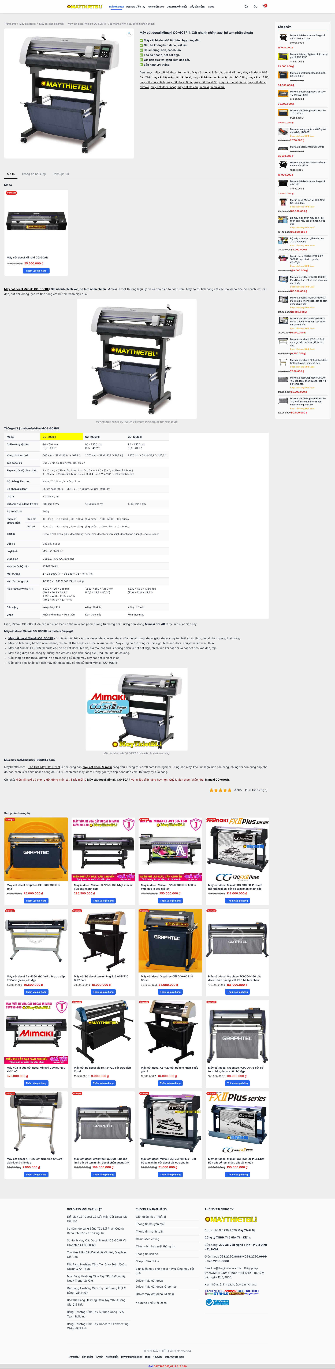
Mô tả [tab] (11, 174)
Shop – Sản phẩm (147, 1261)
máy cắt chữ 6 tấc (234, 77)
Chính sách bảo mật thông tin (155, 1246)
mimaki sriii (217, 87)
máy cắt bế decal (179, 77)
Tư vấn (99, 1356)
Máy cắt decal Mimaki (51, 23)
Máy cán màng (197, 6)
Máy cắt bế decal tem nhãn (172, 72)
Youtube (157, 1356)
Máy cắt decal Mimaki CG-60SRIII (26, 289)
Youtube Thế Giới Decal (151, 1303)
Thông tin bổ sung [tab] (34, 174)
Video (211, 6)
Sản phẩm (87, 1356)
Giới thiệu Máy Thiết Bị (151, 1216)
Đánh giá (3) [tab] (61, 174)
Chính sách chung (147, 1239)
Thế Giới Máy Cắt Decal (44, 767)
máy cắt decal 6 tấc (179, 82)
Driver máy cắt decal (149, 1280)
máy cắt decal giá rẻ (232, 82)
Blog (147, 1356)
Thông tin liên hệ (147, 1254)
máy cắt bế (159, 77)
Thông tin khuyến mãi (150, 1224)
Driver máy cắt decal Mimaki (155, 1294)
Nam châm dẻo (156, 6)
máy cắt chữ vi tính (152, 82)
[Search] (246, 6)
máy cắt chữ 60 (258, 77)
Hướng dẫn (112, 1356)
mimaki (204, 87)
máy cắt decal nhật (163, 87)
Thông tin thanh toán (149, 1231)
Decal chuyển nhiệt (177, 6)
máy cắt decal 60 (205, 82)
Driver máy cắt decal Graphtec (156, 1286)
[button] (129, 33)
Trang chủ (10, 23)
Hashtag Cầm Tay (135, 6)
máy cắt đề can (187, 87)
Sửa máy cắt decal (174, 1356)
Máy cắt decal (116, 6)
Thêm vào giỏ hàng (36, 270)
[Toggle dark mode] (255, 6)
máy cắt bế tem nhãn (207, 77)
